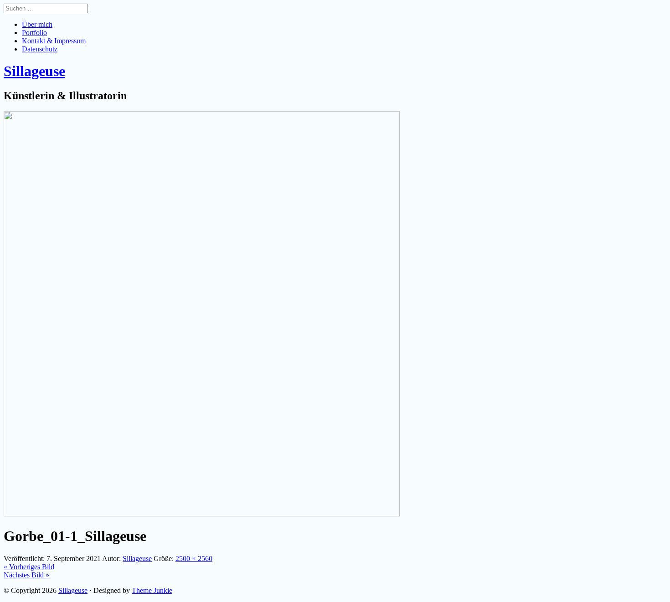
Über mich (37, 24)
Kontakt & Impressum (54, 41)
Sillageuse (73, 590)
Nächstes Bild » (26, 575)
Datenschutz (39, 49)
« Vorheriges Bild (29, 567)
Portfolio (34, 32)
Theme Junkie (152, 590)
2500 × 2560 (193, 558)
